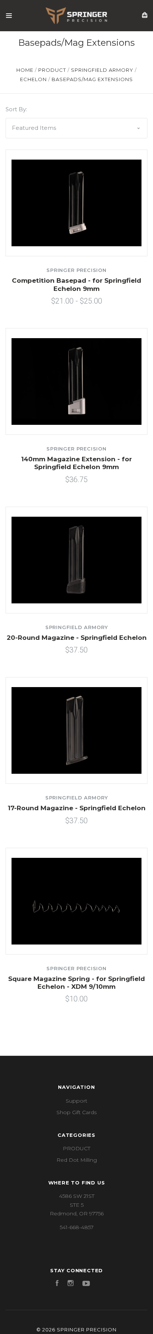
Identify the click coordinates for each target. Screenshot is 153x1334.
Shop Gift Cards (76, 1112)
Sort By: (16, 109)
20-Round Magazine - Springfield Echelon (77, 637)
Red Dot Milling (76, 1160)
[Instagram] (71, 1284)
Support (76, 1100)
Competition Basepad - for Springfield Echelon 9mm (76, 284)
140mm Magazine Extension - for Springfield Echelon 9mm (76, 463)
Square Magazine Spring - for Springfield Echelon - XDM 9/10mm (76, 982)
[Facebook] (57, 1284)
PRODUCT (76, 1148)
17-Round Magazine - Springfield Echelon (77, 808)
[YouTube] (86, 1284)
